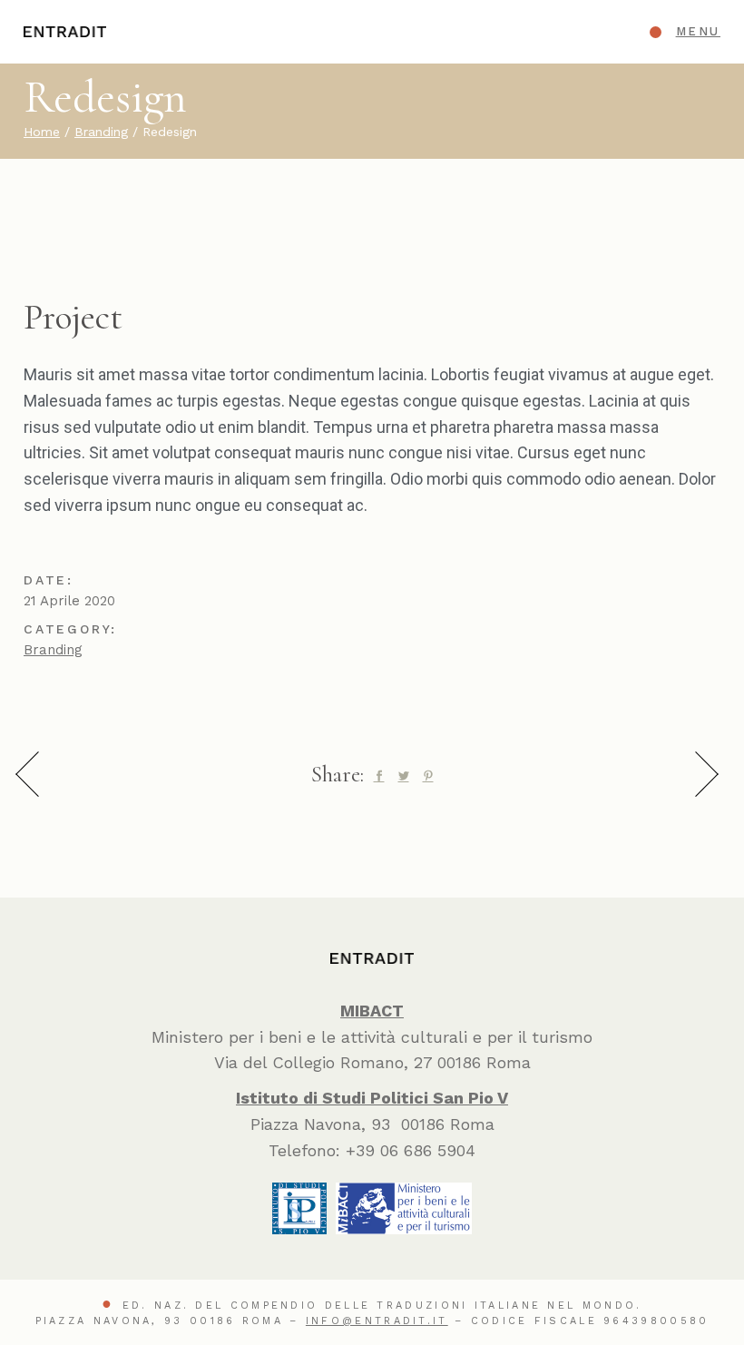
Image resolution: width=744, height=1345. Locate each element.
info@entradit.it (377, 1321)
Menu (698, 31)
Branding (53, 650)
